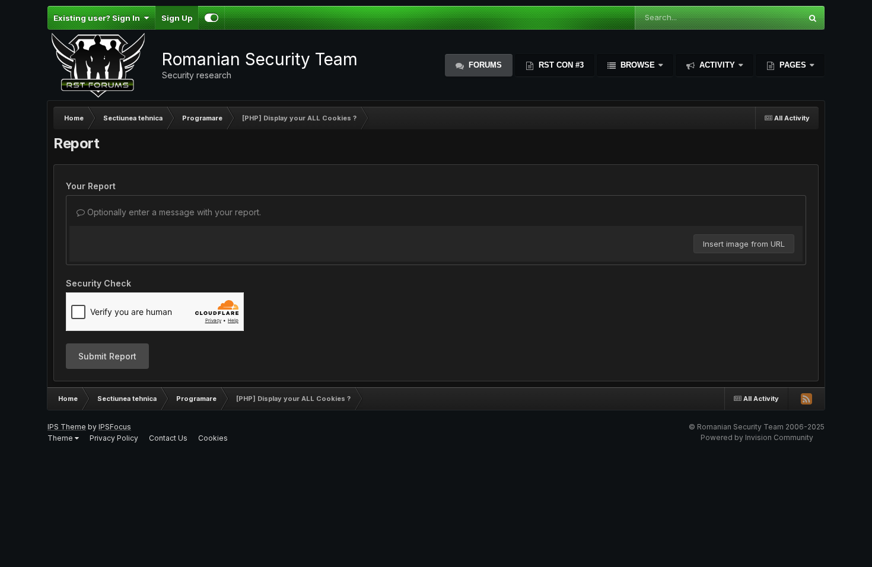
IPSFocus (114, 426)
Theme (61, 438)
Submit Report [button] (107, 356)
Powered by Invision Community (757, 437)
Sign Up (176, 18)
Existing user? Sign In (98, 18)
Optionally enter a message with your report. (173, 212)
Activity (717, 64)
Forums (484, 64)
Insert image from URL (744, 244)
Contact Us (168, 438)
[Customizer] (211, 18)
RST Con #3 (560, 64)
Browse (637, 64)
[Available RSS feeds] (806, 398)
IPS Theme (66, 426)
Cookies (213, 438)
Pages (793, 64)
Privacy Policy (114, 438)
